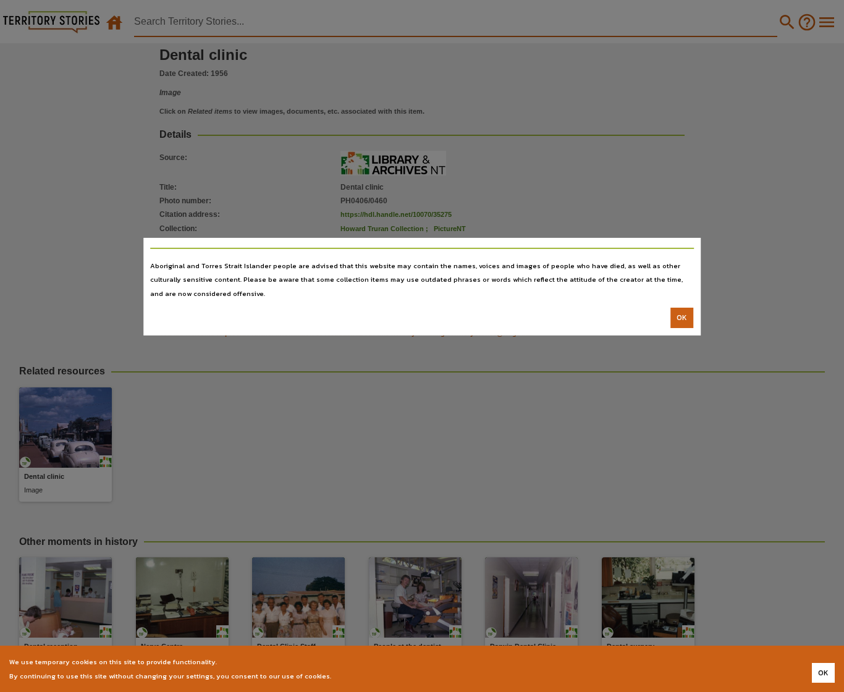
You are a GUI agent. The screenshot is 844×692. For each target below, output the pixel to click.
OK (682, 317)
